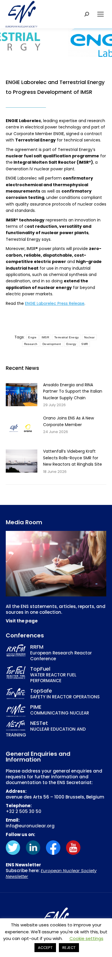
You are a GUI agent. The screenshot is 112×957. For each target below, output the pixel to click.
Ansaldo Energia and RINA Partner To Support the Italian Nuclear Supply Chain (72, 391)
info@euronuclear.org (30, 826)
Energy (71, 344)
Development (52, 344)
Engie (32, 337)
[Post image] (21, 394)
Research (30, 344)
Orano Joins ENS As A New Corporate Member (68, 421)
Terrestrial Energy (66, 337)
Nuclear (89, 337)
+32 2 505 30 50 (23, 811)
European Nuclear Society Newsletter (51, 873)
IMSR (45, 337)
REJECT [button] (69, 947)
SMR (84, 344)
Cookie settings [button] (86, 938)
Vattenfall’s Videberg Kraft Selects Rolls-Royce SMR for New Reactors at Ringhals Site (72, 457)
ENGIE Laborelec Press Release (54, 303)
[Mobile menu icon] (100, 14)
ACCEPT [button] (45, 947)
